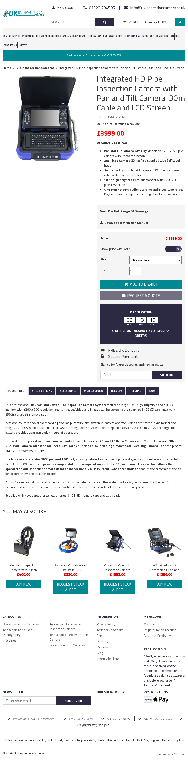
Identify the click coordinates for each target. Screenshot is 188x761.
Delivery (116, 391)
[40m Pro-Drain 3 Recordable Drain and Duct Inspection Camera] (164, 542)
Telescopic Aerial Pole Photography (18, 632)
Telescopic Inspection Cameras (53, 35)
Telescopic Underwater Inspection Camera (66, 626)
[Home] (23, 14)
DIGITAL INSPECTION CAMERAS (18, 35)
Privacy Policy (106, 624)
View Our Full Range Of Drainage (124, 211)
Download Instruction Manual (125, 222)
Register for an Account (160, 629)
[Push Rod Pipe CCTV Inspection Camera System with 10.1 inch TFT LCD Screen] (117, 542)
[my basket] (180, 22)
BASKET (133, 22)
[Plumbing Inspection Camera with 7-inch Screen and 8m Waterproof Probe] (23, 542)
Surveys (22, 45)
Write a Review (93, 391)
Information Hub (108, 658)
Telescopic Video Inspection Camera (69, 637)
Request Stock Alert (70, 586)
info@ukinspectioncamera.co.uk (157, 8)
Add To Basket (143, 284)
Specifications (42, 391)
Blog (178, 35)
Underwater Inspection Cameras (121, 35)
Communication (165, 35)
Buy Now (23, 584)
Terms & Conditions (110, 629)
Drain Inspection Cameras (67, 645)
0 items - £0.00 (155, 22)
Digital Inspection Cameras (21, 624)
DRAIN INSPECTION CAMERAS (87, 35)
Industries (148, 35)
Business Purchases (158, 635)
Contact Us (10, 45)
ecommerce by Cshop (172, 754)
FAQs (152, 391)
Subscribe (74, 701)
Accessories (68, 391)
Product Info (15, 391)
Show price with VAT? (115, 248)
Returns (135, 391)
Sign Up (166, 375)
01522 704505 (102, 8)
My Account (66, 7)
